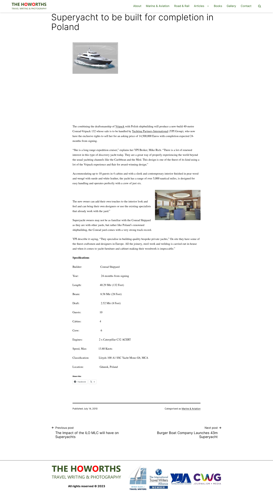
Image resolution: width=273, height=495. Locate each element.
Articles (199, 6)
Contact (246, 6)
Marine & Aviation (157, 6)
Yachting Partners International (150, 131)
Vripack (119, 126)
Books (218, 6)
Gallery (231, 6)
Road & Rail (181, 6)
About (137, 6)
